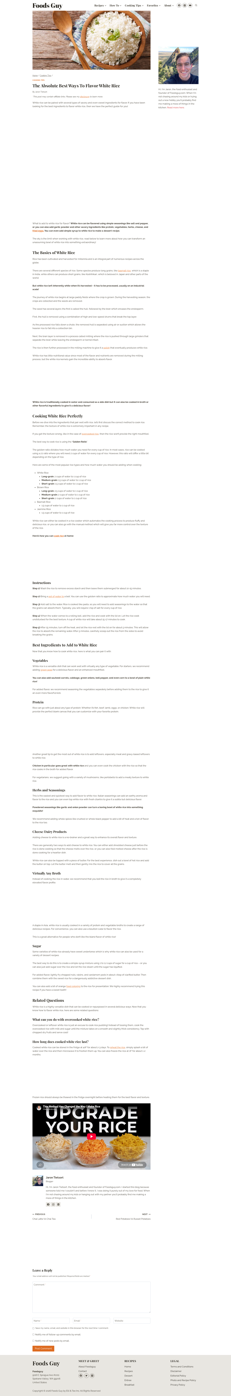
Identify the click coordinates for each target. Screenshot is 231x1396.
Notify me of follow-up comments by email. (58, 1334)
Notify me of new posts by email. (52, 1340)
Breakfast (129, 1384)
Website (119, 1320)
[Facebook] (179, 5)
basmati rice (124, 270)
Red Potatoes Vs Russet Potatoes (133, 1216)
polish (106, 347)
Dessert (128, 1375)
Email (77, 1320)
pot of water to (56, 596)
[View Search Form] (196, 5)
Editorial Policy (178, 1375)
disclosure (84, 96)
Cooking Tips (38, 80)
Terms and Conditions (181, 1366)
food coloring (73, 986)
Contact (82, 1371)
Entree (127, 1380)
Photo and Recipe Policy (183, 1380)
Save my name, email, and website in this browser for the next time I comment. (72, 1328)
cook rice (59, 535)
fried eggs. (38, 230)
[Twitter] (86, 1375)
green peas (46, 669)
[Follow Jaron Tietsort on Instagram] (53, 1204)
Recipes (128, 1371)
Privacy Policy (177, 1384)
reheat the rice (117, 1047)
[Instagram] (184, 5)
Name (37, 1320)
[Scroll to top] (224, 1392)
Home (127, 1366)
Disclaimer (176, 1371)
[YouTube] (190, 5)
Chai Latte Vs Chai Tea (43, 1216)
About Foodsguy (87, 1366)
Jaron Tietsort (41, 92)
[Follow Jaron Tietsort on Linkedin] (58, 1204)
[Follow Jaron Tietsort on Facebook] (48, 1204)
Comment (40, 1284)
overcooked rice (90, 433)
